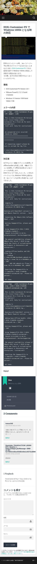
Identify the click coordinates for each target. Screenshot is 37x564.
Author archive (10, 388)
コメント (7, 499)
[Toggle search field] (34, 18)
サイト (6, 534)
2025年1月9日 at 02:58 (13, 454)
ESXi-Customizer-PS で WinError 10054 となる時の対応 (18, 29)
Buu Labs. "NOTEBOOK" (18, 5)
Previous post (11, 406)
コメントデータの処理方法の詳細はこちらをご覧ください (18, 552)
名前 (5, 517)
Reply (8, 438)
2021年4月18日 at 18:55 (13, 425)
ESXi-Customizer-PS (19, 68)
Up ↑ (34, 560)
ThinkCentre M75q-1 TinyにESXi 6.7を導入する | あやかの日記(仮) (18, 480)
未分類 (9, 400)
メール (6, 525)
